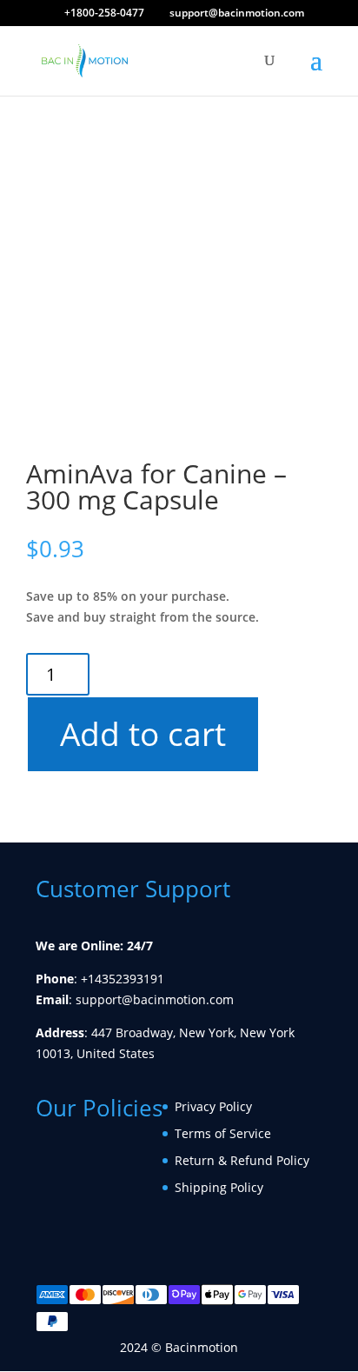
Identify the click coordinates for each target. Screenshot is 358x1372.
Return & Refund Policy (242, 1160)
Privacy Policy (213, 1106)
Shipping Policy (219, 1187)
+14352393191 (122, 978)
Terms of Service (223, 1133)
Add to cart (142, 733)
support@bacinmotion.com (155, 999)
